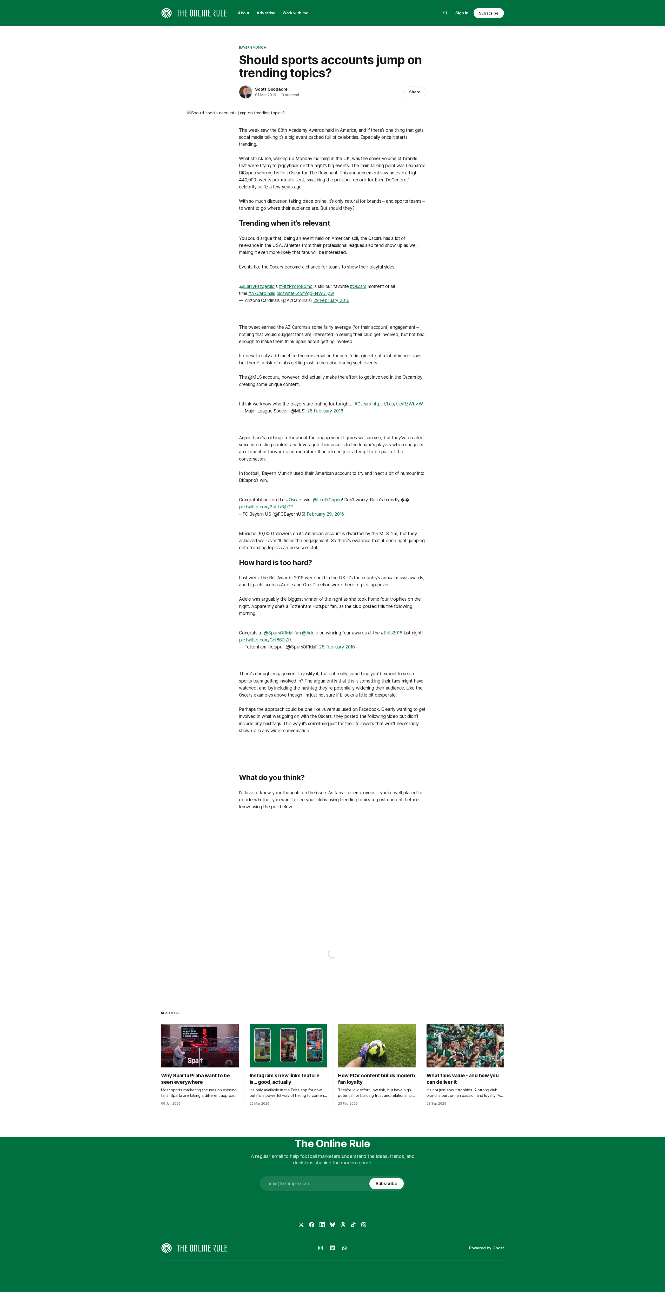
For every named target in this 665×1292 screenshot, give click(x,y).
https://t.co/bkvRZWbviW (397, 403)
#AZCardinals (261, 293)
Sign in (461, 12)
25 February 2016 (337, 647)
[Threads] (342, 1224)
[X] (301, 1224)
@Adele (310, 632)
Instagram (320, 1248)
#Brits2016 (391, 632)
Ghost (498, 1247)
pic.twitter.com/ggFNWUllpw (305, 293)
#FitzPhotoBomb (296, 286)
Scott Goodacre (271, 89)
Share (414, 91)
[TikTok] (353, 1224)
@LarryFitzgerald (257, 286)
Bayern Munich (252, 47)
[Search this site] (445, 13)
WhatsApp (344, 1248)
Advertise (266, 12)
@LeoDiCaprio (327, 499)
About (243, 12)
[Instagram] (363, 1224)
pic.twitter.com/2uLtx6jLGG (266, 506)
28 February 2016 (325, 411)
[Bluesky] (332, 1224)
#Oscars (358, 286)
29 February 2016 (331, 300)
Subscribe (488, 13)
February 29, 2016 (325, 514)
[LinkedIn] (322, 1224)
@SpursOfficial (278, 632)
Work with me (295, 12)
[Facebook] (311, 1224)
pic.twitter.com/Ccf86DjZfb (265, 639)
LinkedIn (332, 1248)
